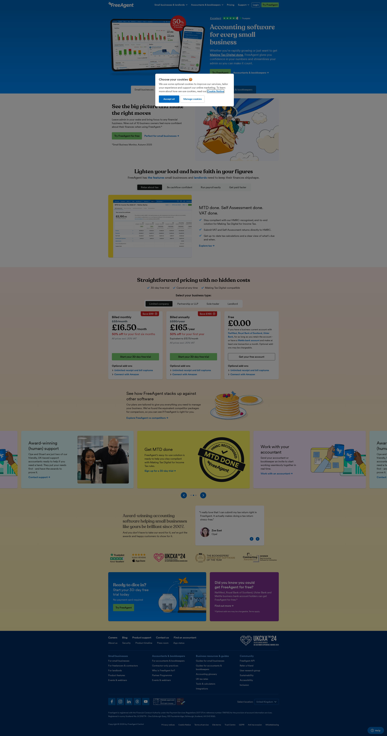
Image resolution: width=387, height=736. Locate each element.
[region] (194, 90)
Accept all (169, 99)
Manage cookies (192, 99)
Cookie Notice (215, 91)
